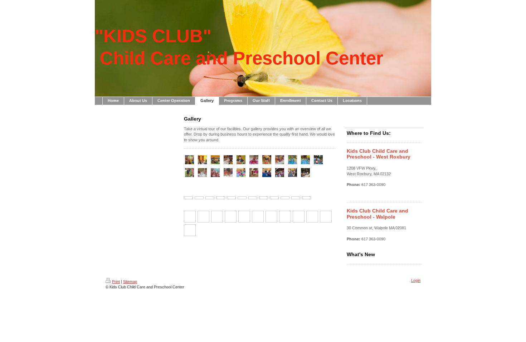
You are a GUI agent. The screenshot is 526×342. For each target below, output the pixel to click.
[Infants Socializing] (189, 159)
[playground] (199, 197)
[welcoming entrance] (188, 197)
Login (415, 280)
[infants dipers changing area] (274, 197)
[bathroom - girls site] (263, 197)
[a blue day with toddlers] (292, 159)
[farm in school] (189, 172)
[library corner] (231, 197)
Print (116, 281)
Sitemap (130, 281)
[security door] (252, 197)
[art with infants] (253, 159)
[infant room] (242, 197)
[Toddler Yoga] (215, 159)
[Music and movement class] (202, 159)
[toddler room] (295, 197)
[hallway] (220, 197)
